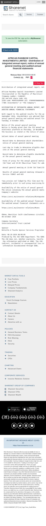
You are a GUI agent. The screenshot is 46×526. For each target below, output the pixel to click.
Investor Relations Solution (18, 379)
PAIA (10, 341)
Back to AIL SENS (10, 50)
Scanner (40, 14)
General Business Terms (17, 332)
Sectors (29, 14)
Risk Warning (13, 338)
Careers (11, 319)
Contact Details (14, 313)
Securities (12, 355)
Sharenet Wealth (14, 395)
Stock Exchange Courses (16, 300)
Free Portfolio (13, 279)
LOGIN (38, 2)
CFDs (10, 358)
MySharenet (36, 38)
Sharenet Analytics (15, 291)
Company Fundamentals (17, 288)
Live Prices (12, 282)
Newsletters (12, 303)
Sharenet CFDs (14, 392)
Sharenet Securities (16, 389)
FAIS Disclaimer (14, 335)
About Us (11, 316)
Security (11, 344)
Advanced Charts (14, 369)
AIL (22, 77)
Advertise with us (15, 322)
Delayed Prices (14, 285)
